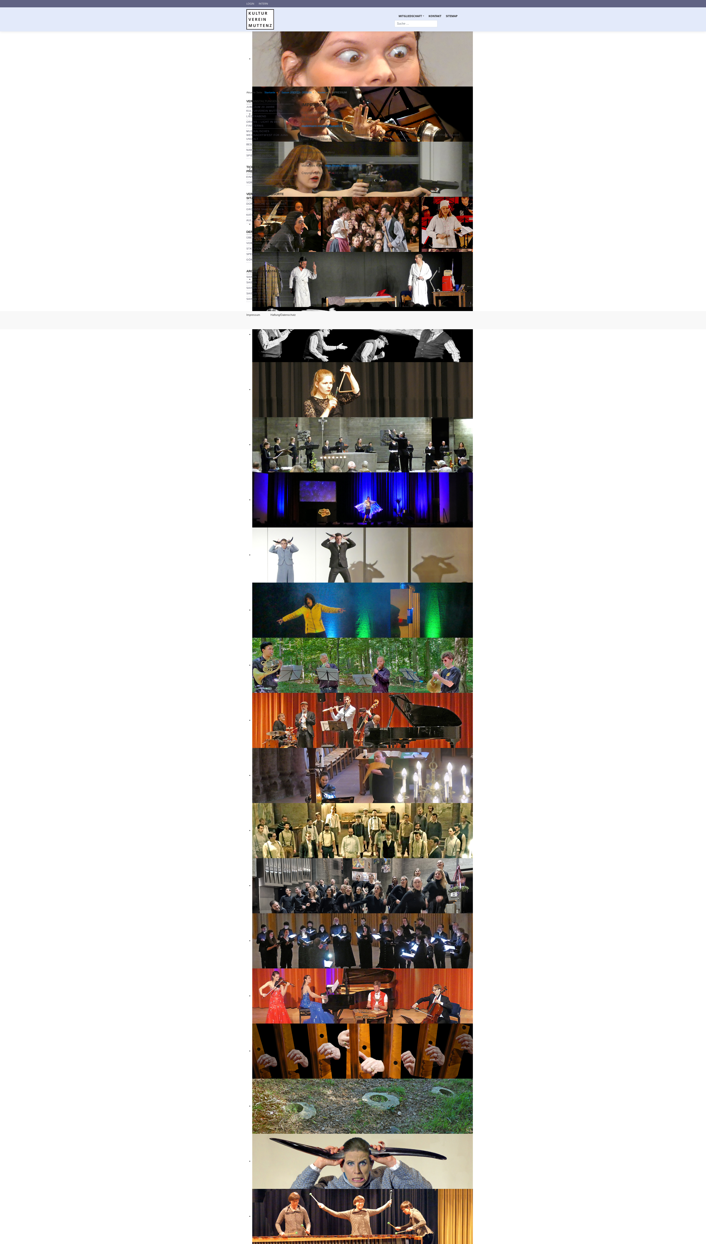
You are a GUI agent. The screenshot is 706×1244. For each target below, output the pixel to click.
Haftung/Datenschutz (283, 314)
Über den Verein (259, 237)
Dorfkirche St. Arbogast (266, 203)
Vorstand (254, 243)
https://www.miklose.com (341, 165)
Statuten (253, 248)
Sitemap (451, 16)
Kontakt (435, 16)
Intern (263, 3)
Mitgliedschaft (412, 17)
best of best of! (259, 144)
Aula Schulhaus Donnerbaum (269, 220)
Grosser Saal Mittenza (265, 209)
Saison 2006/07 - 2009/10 (264, 298)
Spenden (253, 254)
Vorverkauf (256, 182)
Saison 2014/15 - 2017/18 (264, 287)
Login (250, 3)
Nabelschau (255, 149)
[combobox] (416, 23)
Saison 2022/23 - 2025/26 (264, 276)
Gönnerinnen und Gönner (267, 259)
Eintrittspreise (259, 176)
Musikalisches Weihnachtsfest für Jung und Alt (267, 135)
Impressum (253, 314)
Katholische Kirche (262, 214)
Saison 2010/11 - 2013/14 (264, 293)
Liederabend (256, 116)
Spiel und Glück (259, 155)
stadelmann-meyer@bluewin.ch (322, 126)
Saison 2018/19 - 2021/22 (264, 282)
